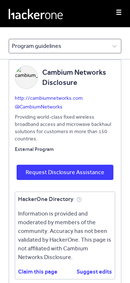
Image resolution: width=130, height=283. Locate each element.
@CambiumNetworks (38, 107)
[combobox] (12, 46)
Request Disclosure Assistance (65, 172)
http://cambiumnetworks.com (49, 98)
